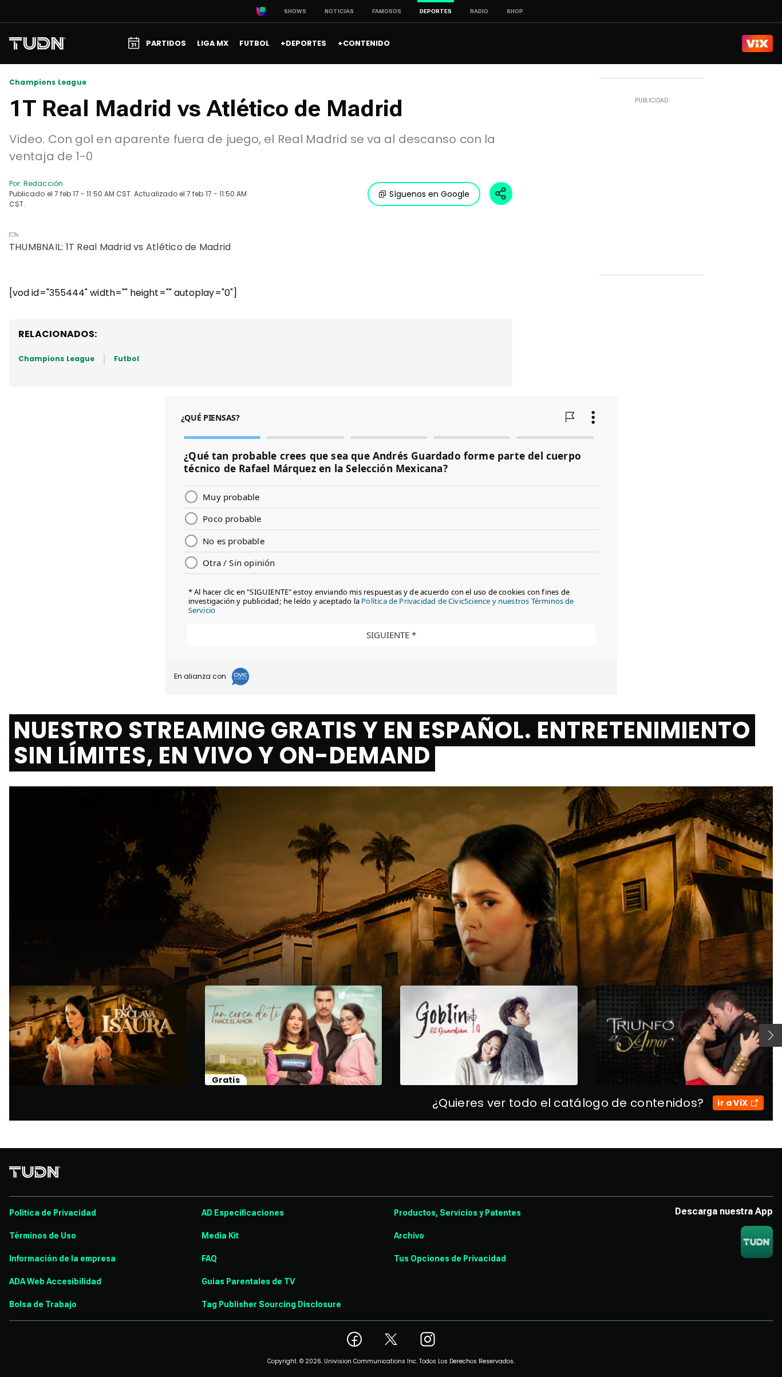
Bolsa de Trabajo (43, 1304)
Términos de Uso (42, 1235)
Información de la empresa (62, 1258)
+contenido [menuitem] (364, 43)
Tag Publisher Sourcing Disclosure (271, 1304)
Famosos (386, 11)
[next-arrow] (770, 1035)
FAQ (209, 1258)
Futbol (126, 358)
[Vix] (757, 43)
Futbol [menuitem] (254, 43)
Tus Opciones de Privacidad (450, 1258)
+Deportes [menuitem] (303, 43)
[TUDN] (37, 43)
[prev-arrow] (2, 1035)
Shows (295, 11)
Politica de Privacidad (52, 1212)
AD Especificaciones (243, 1212)
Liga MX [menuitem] (212, 43)
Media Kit (220, 1235)
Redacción (43, 183)
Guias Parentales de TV (248, 1281)
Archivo (409, 1235)
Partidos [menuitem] (166, 43)
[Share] (500, 193)
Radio (479, 11)
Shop (515, 11)
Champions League (47, 82)
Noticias (339, 11)
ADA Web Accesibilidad (55, 1281)
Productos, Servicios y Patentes (457, 1212)
